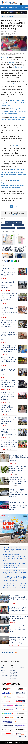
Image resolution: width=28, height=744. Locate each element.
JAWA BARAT (4, 7)
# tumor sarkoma (6, 225)
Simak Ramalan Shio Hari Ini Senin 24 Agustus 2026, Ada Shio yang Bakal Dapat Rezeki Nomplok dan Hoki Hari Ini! (14, 586)
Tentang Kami (3, 671)
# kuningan (21, 228)
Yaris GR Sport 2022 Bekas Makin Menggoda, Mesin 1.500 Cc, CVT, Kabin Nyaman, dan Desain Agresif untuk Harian (18, 493)
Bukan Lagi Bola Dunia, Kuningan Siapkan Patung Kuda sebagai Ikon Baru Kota (9, 360)
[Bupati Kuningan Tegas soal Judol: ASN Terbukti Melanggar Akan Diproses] (22, 421)
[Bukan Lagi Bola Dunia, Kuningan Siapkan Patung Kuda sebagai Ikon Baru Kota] (22, 360)
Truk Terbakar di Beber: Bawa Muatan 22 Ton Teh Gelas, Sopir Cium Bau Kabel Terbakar (8, 383)
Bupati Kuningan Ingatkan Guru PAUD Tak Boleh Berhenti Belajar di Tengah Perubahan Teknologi (9, 297)
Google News (14, 215)
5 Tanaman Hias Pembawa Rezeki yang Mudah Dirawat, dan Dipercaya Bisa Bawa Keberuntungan (13, 572)
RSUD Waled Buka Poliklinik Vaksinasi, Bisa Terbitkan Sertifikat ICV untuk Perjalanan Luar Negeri (17, 640)
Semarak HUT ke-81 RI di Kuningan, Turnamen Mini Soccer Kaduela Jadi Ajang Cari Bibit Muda (9, 444)
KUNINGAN (21, 7)
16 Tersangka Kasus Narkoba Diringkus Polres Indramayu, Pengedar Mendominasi (13, 111)
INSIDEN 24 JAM (13, 7)
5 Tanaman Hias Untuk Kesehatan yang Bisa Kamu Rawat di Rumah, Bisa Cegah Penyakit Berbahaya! (18, 480)
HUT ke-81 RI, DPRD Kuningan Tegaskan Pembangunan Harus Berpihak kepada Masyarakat (8, 396)
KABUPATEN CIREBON (13, 673)
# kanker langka (19, 225)
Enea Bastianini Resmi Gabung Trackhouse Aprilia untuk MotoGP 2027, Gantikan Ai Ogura (18, 629)
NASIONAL (22, 667)
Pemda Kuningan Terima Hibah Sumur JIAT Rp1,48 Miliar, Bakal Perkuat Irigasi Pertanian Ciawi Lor (9, 311)
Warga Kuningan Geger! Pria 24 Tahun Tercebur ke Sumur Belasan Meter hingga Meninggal (9, 348)
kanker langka (17, 67)
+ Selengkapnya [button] (22, 736)
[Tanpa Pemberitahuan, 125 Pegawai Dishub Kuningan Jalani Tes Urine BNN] (22, 372)
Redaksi (3, 669)
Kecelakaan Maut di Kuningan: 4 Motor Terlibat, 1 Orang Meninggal (7, 285)
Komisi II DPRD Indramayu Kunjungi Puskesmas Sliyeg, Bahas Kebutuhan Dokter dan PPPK (18, 598)
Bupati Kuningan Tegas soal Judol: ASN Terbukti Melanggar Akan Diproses (9, 420)
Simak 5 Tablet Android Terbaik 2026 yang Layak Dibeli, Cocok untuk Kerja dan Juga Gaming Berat (13, 579)
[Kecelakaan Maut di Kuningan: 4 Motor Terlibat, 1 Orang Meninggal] (22, 285)
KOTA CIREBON (12, 669)
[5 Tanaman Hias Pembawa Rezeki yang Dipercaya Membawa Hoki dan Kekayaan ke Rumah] (4, 469)
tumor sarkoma (18, 84)
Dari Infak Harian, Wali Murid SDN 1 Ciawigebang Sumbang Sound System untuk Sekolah (8, 272)
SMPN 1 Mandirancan (19, 146)
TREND (21, 669)
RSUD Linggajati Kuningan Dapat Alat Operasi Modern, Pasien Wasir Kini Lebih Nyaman (9, 409)
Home (4, 16)
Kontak (3, 667)
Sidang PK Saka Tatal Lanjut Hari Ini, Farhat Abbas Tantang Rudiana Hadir (13, 102)
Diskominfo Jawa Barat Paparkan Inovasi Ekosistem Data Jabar (13, 119)
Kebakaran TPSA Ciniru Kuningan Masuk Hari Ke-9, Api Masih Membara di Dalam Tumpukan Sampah (9, 336)
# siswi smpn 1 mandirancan (13, 222)
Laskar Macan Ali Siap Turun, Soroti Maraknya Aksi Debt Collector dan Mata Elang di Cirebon (13, 565)
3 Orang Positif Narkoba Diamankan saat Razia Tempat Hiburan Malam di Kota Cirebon (13, 550)
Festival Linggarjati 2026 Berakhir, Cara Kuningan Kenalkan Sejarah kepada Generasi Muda (9, 323)
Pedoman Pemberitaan (4, 674)
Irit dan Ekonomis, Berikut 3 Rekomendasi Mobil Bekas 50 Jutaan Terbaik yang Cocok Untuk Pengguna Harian (13, 557)
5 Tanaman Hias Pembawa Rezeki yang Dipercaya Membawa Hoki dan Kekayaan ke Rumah (17, 469)
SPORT (12, 667)
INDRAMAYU (13, 675)
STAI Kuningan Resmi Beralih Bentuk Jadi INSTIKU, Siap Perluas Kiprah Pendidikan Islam (8, 432)
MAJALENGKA (14, 677)
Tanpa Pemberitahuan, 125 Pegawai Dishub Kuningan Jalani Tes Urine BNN (8, 372)
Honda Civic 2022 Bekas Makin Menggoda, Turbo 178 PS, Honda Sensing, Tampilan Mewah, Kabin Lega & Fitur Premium (18, 506)
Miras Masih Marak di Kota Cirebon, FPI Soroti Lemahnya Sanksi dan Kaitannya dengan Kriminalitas (18, 458)
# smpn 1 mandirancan (8, 228)
